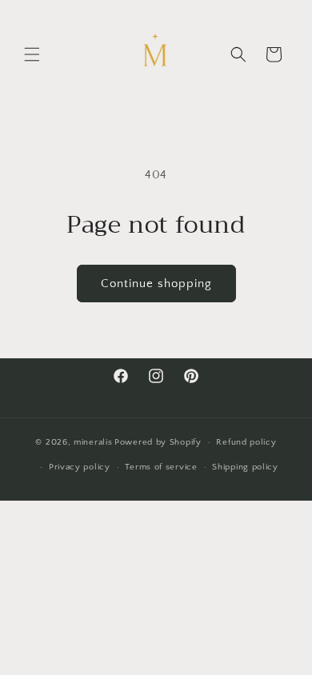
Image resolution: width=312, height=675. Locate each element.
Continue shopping (156, 283)
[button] (32, 54)
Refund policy (246, 442)
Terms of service (161, 467)
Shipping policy (245, 467)
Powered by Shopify (158, 442)
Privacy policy (79, 467)
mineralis (93, 442)
